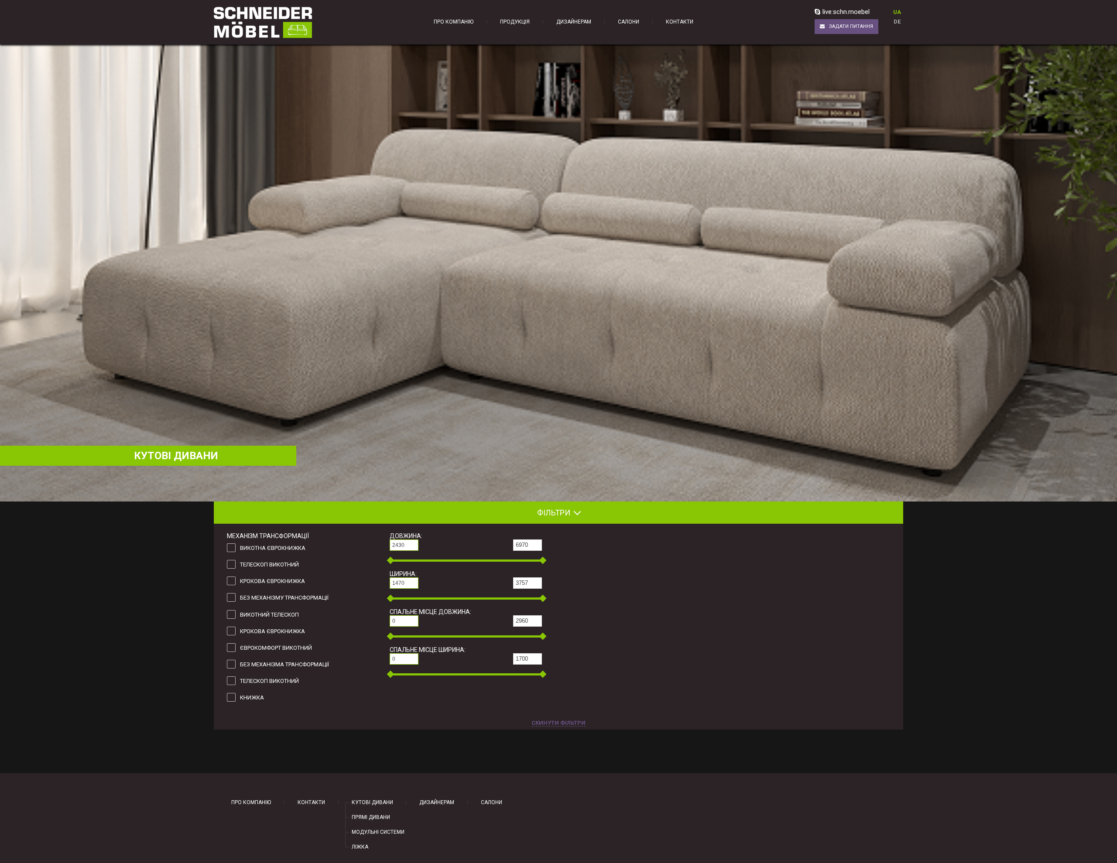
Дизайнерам (573, 22)
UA (897, 12)
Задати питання (851, 26)
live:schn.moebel (846, 12)
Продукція (515, 22)
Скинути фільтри (558, 723)
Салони (628, 22)
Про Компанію (453, 22)
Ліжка (360, 847)
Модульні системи (378, 832)
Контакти (679, 22)
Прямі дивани (371, 817)
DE (897, 21)
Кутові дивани (372, 802)
